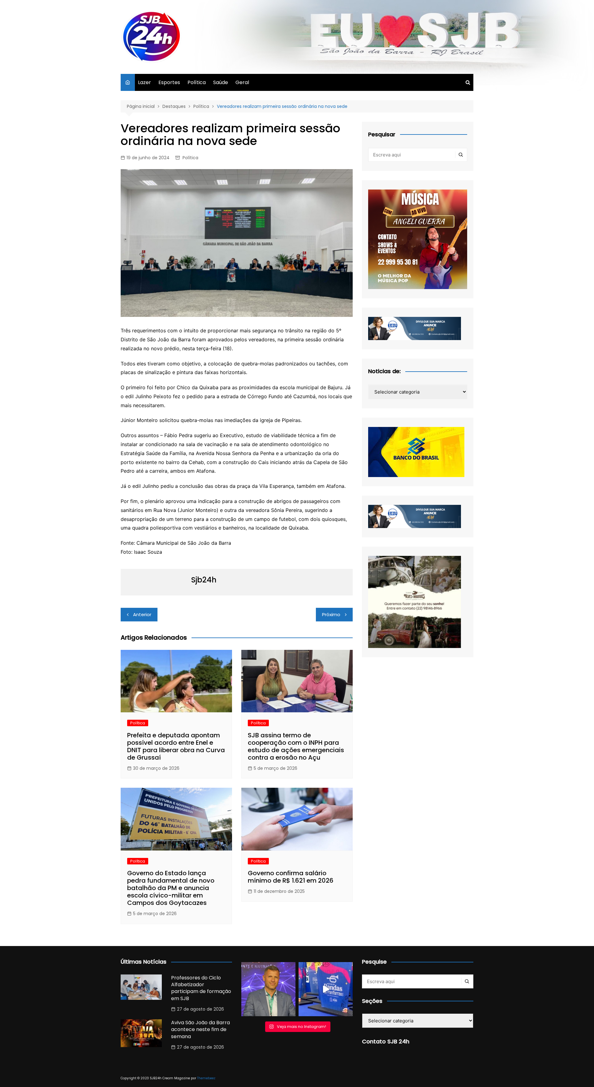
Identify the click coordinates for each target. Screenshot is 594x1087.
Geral (242, 82)
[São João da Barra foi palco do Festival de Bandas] (326, 989)
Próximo (331, 614)
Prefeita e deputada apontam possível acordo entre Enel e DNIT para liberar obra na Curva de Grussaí (176, 746)
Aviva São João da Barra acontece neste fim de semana (200, 1029)
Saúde (220, 82)
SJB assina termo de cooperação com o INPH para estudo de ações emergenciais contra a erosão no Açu (296, 746)
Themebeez (206, 1078)
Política (196, 82)
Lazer (144, 82)
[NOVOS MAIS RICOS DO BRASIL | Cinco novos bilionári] (268, 989)
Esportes (169, 82)
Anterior (142, 614)
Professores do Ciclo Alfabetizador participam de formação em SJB (201, 988)
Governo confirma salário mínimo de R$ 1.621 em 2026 (291, 877)
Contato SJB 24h (385, 1041)
